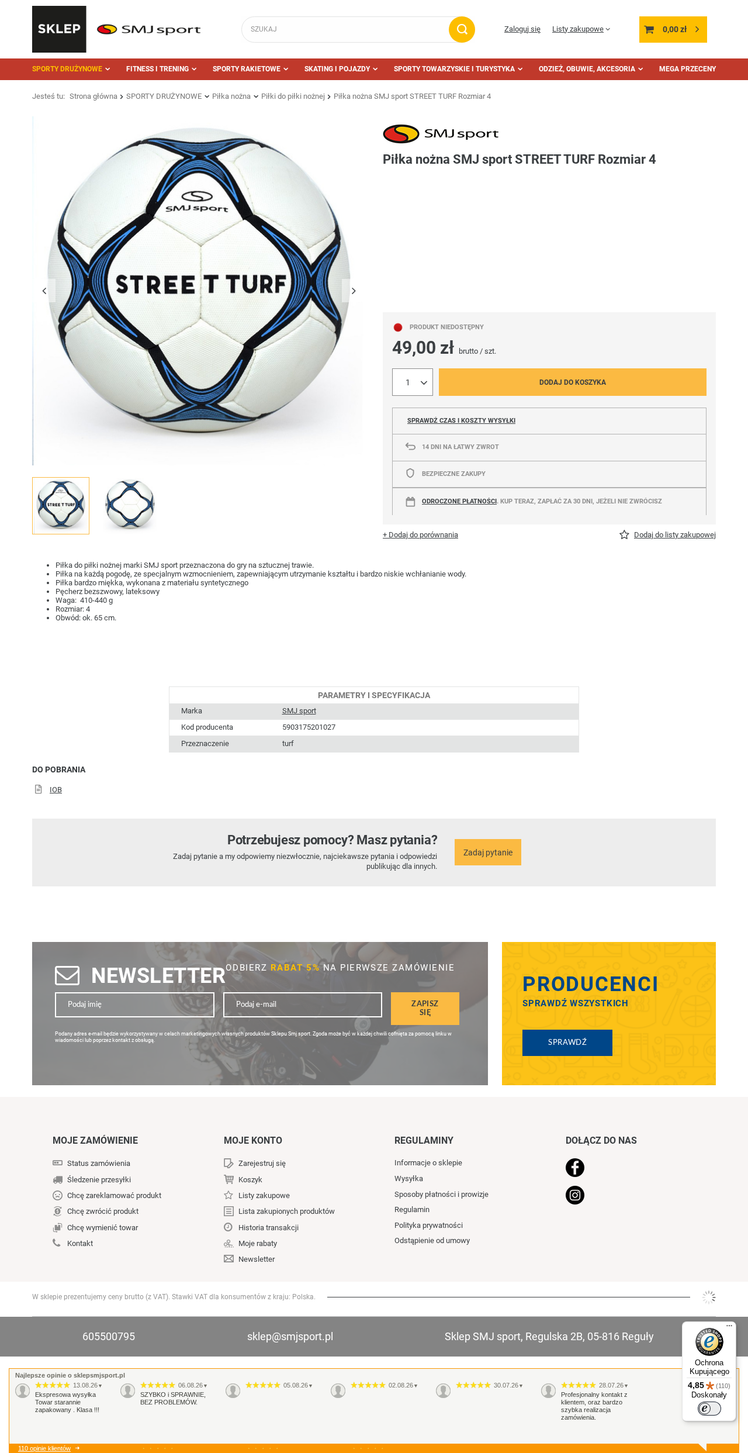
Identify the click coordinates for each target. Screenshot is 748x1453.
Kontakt (80, 1243)
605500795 (108, 1336)
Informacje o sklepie (428, 1162)
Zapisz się (424, 1008)
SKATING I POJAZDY (337, 69)
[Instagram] (626, 1196)
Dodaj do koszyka (572, 382)
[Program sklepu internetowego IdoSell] (709, 1297)
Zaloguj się (522, 29)
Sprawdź (567, 1042)
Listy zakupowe (578, 29)
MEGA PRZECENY (687, 69)
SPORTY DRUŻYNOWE (67, 69)
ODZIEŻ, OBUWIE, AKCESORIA (587, 69)
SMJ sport (299, 710)
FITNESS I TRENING (157, 69)
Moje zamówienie (95, 1140)
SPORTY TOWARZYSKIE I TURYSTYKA (454, 69)
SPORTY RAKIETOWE (246, 69)
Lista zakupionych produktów (286, 1211)
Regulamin (412, 1209)
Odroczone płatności (459, 501)
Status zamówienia (98, 1163)
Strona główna (93, 96)
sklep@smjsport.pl (290, 1336)
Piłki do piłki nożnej (293, 96)
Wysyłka (408, 1178)
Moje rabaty (257, 1243)
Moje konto (253, 1140)
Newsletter (158, 975)
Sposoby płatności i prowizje (441, 1194)
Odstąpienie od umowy (432, 1240)
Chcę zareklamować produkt (114, 1195)
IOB (56, 789)
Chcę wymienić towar (102, 1227)
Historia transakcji (268, 1227)
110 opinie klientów (44, 1448)
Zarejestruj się (262, 1163)
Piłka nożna (231, 96)
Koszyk (250, 1179)
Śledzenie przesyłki (99, 1179)
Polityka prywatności (428, 1225)
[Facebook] (626, 1168)
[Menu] (729, 1328)
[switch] (709, 1409)
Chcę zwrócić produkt (102, 1211)
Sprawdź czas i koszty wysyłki (461, 420)
